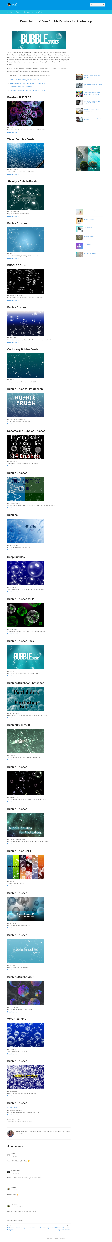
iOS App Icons (87, 244)
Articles (9, 12)
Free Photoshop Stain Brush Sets (21, 87)
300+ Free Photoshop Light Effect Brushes (24, 80)
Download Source (13, 132)
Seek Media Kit (88, 228)
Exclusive (27, 12)
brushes (13, 1121)
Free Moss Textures (89, 236)
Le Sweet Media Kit (89, 219)
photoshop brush (27, 1121)
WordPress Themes (38, 12)
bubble (19, 1121)
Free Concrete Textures (90, 253)
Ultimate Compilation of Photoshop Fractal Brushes (27, 90)
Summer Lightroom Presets (91, 211)
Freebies (18, 12)
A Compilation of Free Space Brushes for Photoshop (27, 83)
